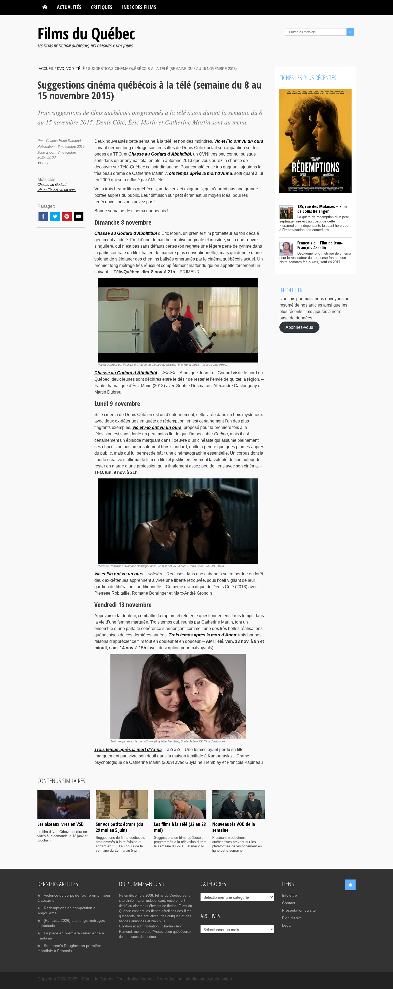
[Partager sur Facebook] (43, 216)
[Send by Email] (78, 216)
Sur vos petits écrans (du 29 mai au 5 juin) (119, 827)
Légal (286, 925)
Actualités (69, 7)
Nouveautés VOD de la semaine (233, 827)
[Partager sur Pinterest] (67, 216)
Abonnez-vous (299, 327)
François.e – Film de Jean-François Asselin (320, 245)
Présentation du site (299, 910)
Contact (288, 903)
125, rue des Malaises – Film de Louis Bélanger (322, 208)
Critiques (101, 7)
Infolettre (289, 895)
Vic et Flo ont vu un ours (238, 141)
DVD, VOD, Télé (71, 69)
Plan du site (292, 918)
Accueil (46, 69)
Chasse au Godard (51, 185)
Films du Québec (86, 33)
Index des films (139, 7)
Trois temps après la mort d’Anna (198, 173)
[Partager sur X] (55, 216)
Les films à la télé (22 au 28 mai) (180, 827)
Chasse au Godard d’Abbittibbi (159, 154)
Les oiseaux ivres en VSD (60, 824)
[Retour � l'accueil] (45, 7)
